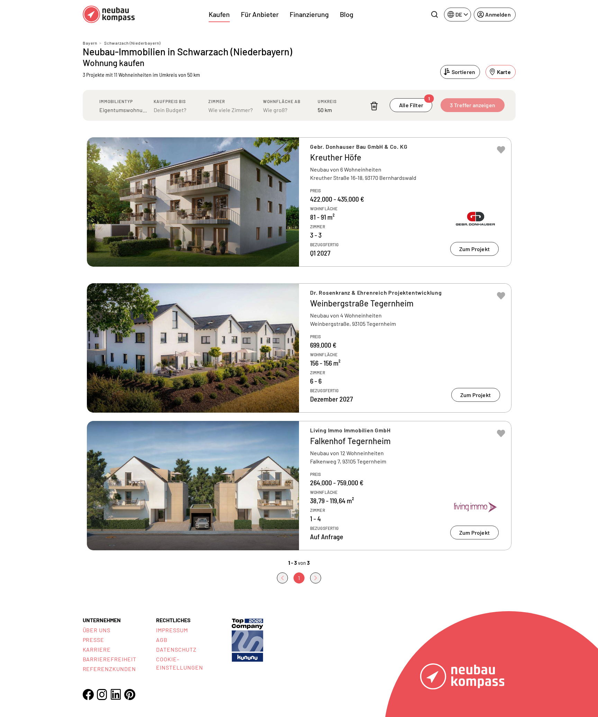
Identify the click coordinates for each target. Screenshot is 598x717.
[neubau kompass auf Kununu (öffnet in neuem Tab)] (247, 639)
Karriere (97, 649)
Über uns (97, 630)
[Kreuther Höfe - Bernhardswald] (299, 202)
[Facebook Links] (88, 694)
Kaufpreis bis (170, 101)
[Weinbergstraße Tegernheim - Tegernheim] (299, 348)
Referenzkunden (109, 668)
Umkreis (327, 101)
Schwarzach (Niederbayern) (132, 42)
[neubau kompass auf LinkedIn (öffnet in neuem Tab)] (115, 694)
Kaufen (219, 14)
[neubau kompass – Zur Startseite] (109, 14)
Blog (346, 14)
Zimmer (216, 101)
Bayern (90, 42)
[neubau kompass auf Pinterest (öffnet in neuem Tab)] (129, 694)
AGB (161, 639)
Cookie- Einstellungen (179, 663)
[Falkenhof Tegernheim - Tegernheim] (299, 485)
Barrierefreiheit (109, 659)
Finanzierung (309, 14)
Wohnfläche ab (281, 101)
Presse (94, 639)
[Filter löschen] (374, 106)
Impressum (172, 630)
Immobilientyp (116, 101)
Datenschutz (176, 649)
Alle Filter (414, 103)
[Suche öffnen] (434, 14)
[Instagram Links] (102, 694)
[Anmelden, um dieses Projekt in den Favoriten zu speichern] (501, 150)
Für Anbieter (260, 14)
